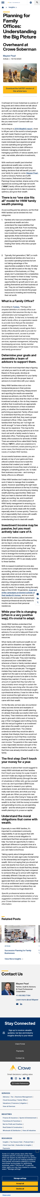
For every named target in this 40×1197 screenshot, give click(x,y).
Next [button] (37, 940)
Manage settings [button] (20, 1178)
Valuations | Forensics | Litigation (15, 1103)
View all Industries (29, 1130)
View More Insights (13, 958)
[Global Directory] (31, 2)
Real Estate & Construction (12, 1127)
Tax (12, 1097)
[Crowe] (14, 2)
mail (17, 1004)
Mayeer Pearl (9, 55)
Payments (20, 1051)
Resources (7, 1138)
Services (6, 1093)
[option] (20, 939)
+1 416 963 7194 (23, 995)
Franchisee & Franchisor (12, 1121)
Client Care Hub (8, 1145)
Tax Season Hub (16, 1142)
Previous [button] (3, 940)
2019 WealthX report (23, 128)
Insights (12, 7)
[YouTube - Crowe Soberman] (25, 1078)
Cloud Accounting (9, 1100)
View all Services (9, 1106)
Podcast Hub (28, 1142)
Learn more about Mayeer (27, 999)
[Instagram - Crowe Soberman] (17, 1078)
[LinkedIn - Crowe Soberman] (21, 1078)
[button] (37, 1151)
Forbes (16, 306)
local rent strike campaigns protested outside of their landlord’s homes (19, 593)
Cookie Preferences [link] (21, 1083)
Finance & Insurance (10, 1118)
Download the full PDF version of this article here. (20, 89)
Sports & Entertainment (27, 1118)
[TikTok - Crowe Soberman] (28, 1078)
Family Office (22, 1100)
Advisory (6, 1097)
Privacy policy (7, 1195)
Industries (7, 1114)
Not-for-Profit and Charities (12, 1124)
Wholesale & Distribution (12, 1130)
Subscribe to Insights (23, 1145)
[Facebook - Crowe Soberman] (13, 1078)
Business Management (23, 1097)
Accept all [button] (20, 1183)
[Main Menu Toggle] (3, 2)
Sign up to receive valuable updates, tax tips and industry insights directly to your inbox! (20, 1033)
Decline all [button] (20, 1188)
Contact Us (20, 1058)
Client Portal (20, 1044)
